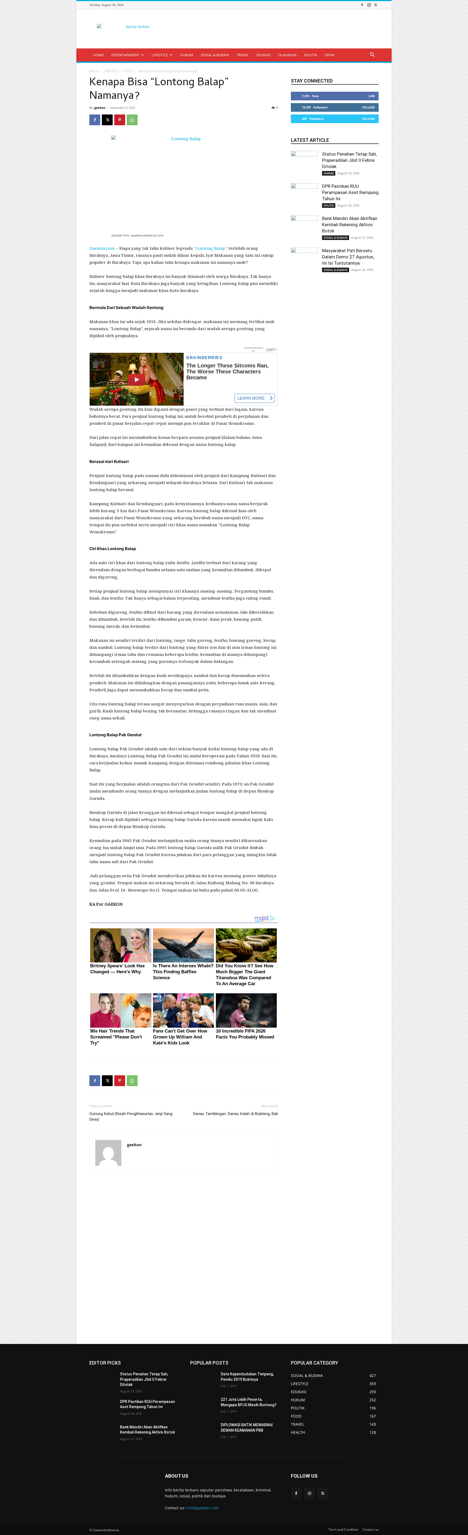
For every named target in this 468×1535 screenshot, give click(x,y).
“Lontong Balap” (210, 248)
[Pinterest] (119, 119)
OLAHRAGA (287, 54)
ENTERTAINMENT (125, 54)
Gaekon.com (102, 248)
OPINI (329, 54)
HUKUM (186, 54)
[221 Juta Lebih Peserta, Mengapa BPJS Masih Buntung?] (203, 1406)
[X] (376, 4)
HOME (98, 54)
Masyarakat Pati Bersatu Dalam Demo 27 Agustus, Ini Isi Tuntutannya (348, 257)
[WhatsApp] (132, 119)
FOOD (128, 71)
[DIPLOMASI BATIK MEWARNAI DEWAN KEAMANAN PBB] (203, 1431)
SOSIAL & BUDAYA (215, 54)
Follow (368, 107)
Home (94, 71)
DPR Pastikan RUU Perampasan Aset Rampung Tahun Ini (350, 192)
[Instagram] (369, 4)
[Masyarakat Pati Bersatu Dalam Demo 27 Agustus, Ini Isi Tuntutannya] (304, 261)
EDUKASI (263, 54)
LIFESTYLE (160, 54)
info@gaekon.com (202, 1507)
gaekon (99, 108)
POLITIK (310, 54)
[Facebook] (362, 4)
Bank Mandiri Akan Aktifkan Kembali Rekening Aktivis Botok (349, 225)
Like (372, 96)
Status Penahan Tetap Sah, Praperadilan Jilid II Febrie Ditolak (349, 160)
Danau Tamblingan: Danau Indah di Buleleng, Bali (235, 1113)
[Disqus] (183, 1258)
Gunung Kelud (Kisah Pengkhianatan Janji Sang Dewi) (131, 1116)
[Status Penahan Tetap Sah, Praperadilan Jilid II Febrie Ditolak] (304, 164)
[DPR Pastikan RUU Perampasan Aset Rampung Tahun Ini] (304, 196)
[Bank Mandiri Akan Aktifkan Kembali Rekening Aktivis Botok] (304, 228)
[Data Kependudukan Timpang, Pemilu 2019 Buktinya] (203, 1381)
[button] (372, 55)
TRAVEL (243, 54)
